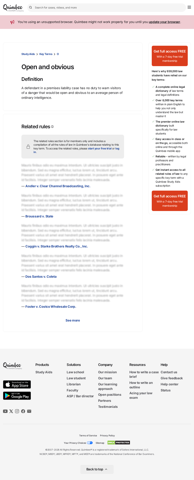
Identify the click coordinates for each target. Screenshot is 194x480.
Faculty (72, 390)
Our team (105, 378)
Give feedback (172, 378)
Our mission (107, 372)
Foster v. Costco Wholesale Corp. (50, 306)
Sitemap (100, 442)
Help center (169, 384)
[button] (170, 56)
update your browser (164, 22)
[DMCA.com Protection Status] (118, 442)
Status (166, 390)
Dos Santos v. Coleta (40, 276)
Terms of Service (88, 435)
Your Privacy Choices (75, 442)
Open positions (109, 395)
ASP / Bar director (80, 396)
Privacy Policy (107, 435)
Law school (75, 372)
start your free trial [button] (100, 148)
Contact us (169, 372)
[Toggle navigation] (189, 7)
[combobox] (106, 7)
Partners (104, 401)
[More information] (52, 126)
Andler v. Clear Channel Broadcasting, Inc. (57, 186)
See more (73, 320)
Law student (76, 378)
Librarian (74, 384)
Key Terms (45, 54)
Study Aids (28, 54)
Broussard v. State (39, 216)
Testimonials (108, 407)
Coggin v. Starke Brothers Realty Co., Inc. (56, 246)
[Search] (31, 7)
